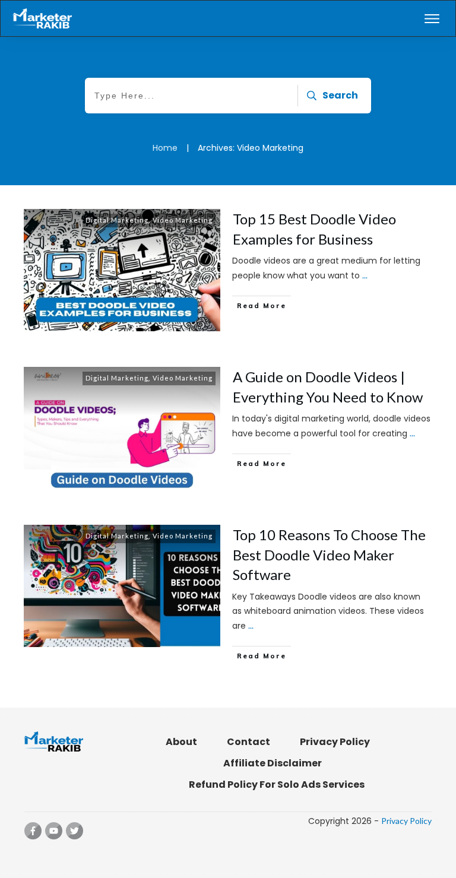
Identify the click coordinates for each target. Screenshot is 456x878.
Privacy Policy (406, 821)
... (365, 275)
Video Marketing (183, 220)
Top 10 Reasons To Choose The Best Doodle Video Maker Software (329, 554)
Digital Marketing (117, 220)
